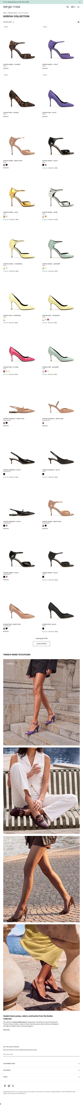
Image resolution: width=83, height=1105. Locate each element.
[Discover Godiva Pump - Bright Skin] (22, 604)
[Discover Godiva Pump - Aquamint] (61, 347)
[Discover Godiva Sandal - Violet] (61, 44)
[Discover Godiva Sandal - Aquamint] (61, 243)
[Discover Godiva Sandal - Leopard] (22, 44)
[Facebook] (4, 1086)
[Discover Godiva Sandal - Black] (61, 140)
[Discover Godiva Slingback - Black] (22, 449)
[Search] (67, 6)
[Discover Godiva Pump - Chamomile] (22, 295)
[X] (13, 1086)
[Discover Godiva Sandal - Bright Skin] (22, 140)
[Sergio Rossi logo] (34, 6)
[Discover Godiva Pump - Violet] (61, 92)
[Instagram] (9, 1086)
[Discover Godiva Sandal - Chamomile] (22, 243)
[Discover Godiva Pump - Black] (61, 604)
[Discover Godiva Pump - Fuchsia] (22, 347)
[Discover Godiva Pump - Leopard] (22, 92)
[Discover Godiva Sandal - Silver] (61, 192)
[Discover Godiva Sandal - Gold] (22, 192)
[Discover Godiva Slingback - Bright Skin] (22, 398)
